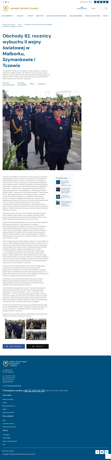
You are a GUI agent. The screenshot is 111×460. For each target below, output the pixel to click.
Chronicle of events (8, 423)
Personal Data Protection (92, 16)
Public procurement (8, 412)
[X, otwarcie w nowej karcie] (8, 2)
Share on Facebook (15, 346)
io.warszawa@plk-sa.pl (14, 386)
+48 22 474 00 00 (34, 390)
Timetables (6, 435)
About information (7, 16)
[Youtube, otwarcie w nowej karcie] (6, 2)
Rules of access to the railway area (56, 16)
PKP (4, 444)
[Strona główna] (20, 8)
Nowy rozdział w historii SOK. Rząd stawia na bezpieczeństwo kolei (66, 183)
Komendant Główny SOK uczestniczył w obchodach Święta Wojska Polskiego (65, 190)
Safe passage (7, 438)
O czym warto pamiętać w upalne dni (65, 197)
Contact (105, 16)
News (4, 420)
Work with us (40, 16)
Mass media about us (9, 406)
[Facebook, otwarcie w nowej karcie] (3, 2)
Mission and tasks (8, 399)
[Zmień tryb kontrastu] (104, 2)
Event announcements (76, 16)
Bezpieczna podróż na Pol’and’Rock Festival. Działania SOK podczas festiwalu (66, 203)
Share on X (39, 346)
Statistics (30, 16)
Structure (20, 16)
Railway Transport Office (10, 441)
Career (5, 409)
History (5, 403)
